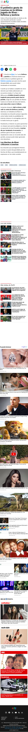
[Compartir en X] (6, 69)
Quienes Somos (4, 717)
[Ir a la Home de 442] (6, 2)
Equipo (16, 717)
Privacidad (3, 719)
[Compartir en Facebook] (2, 69)
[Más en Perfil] (9, 599)
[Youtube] (16, 712)
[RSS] (19, 712)
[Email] (14, 69)
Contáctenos (3, 718)
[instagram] (6, 713)
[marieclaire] (14, 628)
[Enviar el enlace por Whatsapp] (10, 69)
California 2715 (8, 727)
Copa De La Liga (22, 165)
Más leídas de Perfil (8, 285)
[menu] (2, 1)
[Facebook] (9, 713)
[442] (14, 708)
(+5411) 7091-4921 (8, 728)
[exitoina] (14, 603)
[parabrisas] (14, 677)
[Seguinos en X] (12, 713)
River (2, 165)
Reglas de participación (19, 718)
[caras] (14, 653)
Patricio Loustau (13, 165)
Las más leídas (6, 223)
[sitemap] (22, 712)
